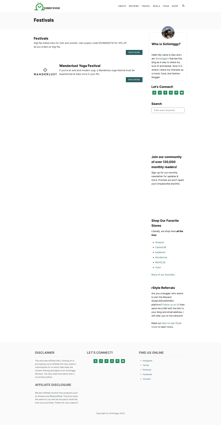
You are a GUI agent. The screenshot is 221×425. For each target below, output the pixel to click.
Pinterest (147, 370)
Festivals (41, 38)
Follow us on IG (171, 304)
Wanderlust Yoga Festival (79, 66)
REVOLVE (160, 262)
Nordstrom (161, 257)
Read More (135, 53)
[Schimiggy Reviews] (57, 6)
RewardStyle (56, 396)
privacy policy (45, 377)
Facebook (147, 374)
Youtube (147, 379)
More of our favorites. (163, 274)
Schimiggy (161, 58)
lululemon (160, 252)
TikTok (146, 365)
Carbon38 (160, 247)
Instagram (147, 360)
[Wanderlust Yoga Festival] (45, 72)
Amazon (159, 242)
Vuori (158, 267)
